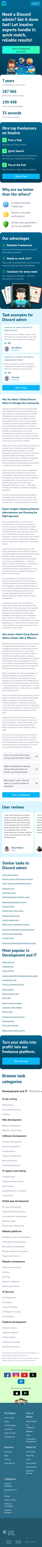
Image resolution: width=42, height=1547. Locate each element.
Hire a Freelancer (21, 1542)
